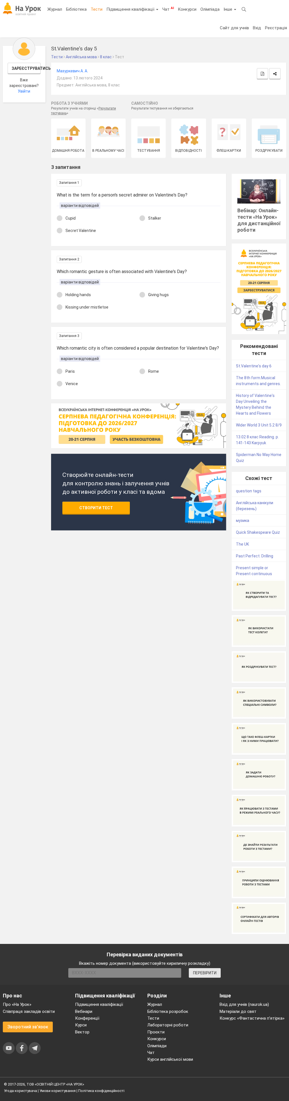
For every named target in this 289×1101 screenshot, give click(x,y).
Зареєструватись (26, 68)
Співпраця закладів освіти (29, 1011)
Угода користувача (20, 1091)
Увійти (24, 91)
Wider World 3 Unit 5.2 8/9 (259, 425)
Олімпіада (210, 9)
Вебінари (83, 1011)
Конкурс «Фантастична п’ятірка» (252, 1018)
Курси (81, 1025)
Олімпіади (157, 1045)
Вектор (82, 1032)
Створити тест (96, 508)
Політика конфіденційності (101, 1091)
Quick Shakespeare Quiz (258, 532)
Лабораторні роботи (167, 1025)
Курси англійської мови (170, 1059)
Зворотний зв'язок (27, 1026)
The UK (242, 544)
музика (242, 520)
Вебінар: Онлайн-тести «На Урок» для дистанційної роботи (259, 220)
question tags (248, 491)
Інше (228, 9)
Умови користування (58, 1091)
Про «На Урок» (17, 1004)
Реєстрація (276, 27)
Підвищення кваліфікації (131, 9)
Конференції (87, 1018)
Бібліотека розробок (167, 1011)
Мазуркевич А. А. (72, 71)
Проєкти (156, 1032)
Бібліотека (76, 9)
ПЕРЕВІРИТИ (204, 973)
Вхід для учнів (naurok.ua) (244, 1004)
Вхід (257, 27)
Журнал (54, 9)
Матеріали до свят (238, 1011)
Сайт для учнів (234, 27)
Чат (168, 9)
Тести (96, 9)
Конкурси (187, 9)
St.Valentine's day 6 (254, 366)
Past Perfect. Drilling (254, 556)
